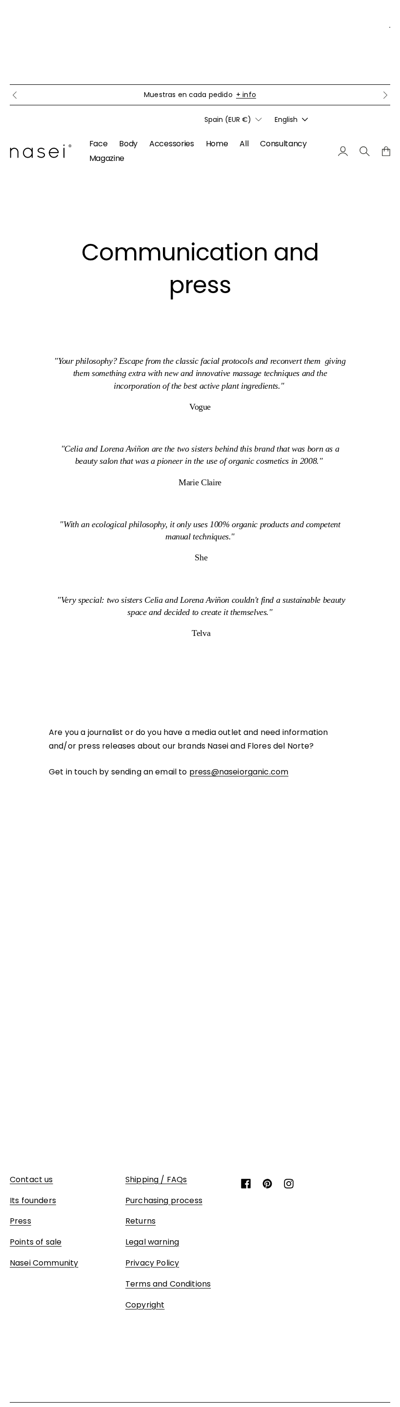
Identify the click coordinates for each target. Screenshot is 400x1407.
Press (20, 1221)
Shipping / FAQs (156, 1179)
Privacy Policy (152, 1262)
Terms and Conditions (168, 1283)
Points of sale (35, 1242)
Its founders (33, 1200)
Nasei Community (44, 1262)
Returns (140, 1221)
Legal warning (152, 1242)
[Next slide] (385, 95)
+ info (246, 94)
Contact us (31, 1179)
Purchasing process (163, 1200)
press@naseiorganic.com (239, 771)
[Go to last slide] (14, 95)
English (286, 119)
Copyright (144, 1304)
